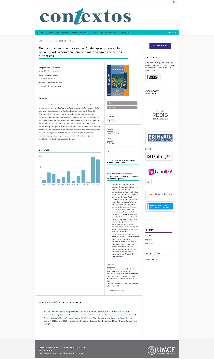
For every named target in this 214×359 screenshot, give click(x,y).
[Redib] (160, 114)
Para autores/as (151, 259)
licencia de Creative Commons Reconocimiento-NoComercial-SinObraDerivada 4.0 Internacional (159, 66)
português (149, 243)
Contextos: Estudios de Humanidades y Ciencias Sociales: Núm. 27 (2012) (109, 315)
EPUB (112, 107)
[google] (160, 195)
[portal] (160, 207)
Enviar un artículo (160, 46)
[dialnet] (159, 156)
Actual (40, 32)
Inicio (41, 41)
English (148, 235)
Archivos (49, 41)
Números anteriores (58, 32)
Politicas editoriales (105, 32)
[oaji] (148, 148)
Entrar (175, 2)
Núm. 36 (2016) (60, 41)
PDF (112, 103)
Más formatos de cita (116, 291)
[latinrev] (160, 171)
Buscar (173, 32)
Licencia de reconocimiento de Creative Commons (125, 197)
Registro (125, 32)
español (148, 239)
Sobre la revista (80, 32)
